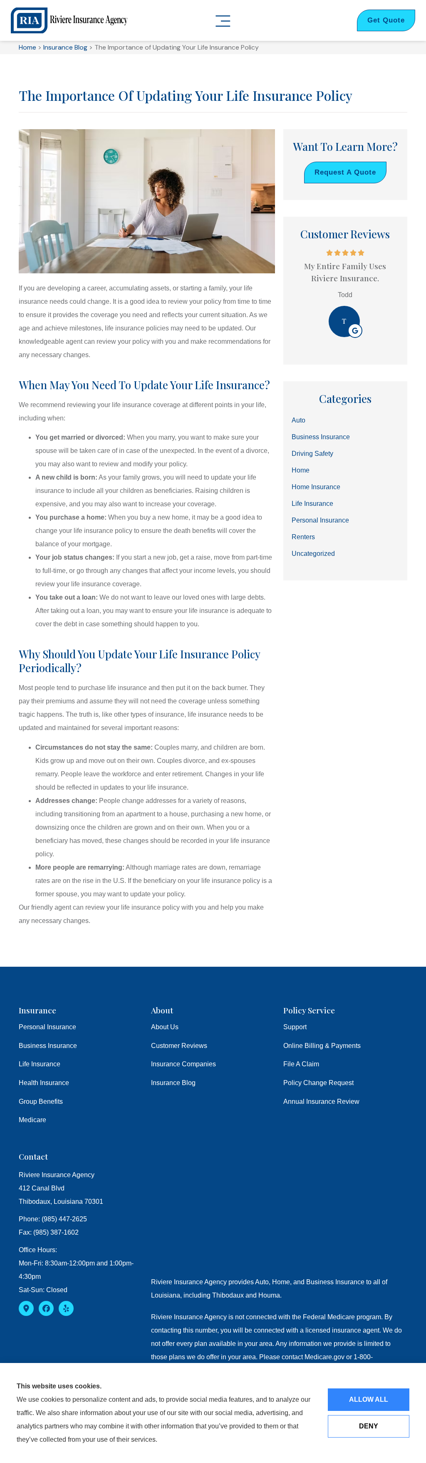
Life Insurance (39, 1064)
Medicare (32, 1119)
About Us (164, 1026)
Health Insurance (44, 1082)
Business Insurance (48, 1045)
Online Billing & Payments (322, 1045)
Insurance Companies (183, 1064)
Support (295, 1026)
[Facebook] (46, 1308)
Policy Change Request (318, 1082)
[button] (223, 22)
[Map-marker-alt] (26, 1308)
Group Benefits (41, 1101)
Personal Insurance (47, 1026)
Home (27, 47)
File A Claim (301, 1064)
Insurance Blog (65, 47)
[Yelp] (66, 1308)
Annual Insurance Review (321, 1101)
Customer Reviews (179, 1045)
